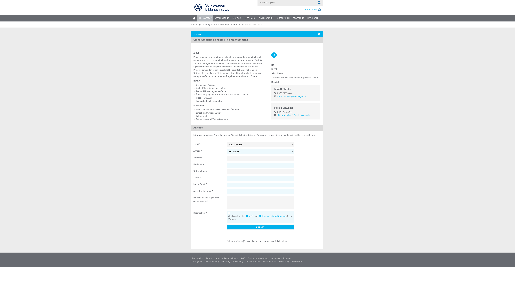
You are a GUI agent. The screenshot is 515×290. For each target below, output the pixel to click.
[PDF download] (274, 55)
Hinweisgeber (197, 258)
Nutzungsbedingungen (281, 258)
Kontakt (210, 258)
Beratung (236, 18)
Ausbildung (250, 18)
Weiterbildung (222, 18)
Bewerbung (298, 18)
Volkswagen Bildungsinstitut (204, 24)
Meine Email (200, 184)
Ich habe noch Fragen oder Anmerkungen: (206, 199)
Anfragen (260, 227)
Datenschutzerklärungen (274, 216)
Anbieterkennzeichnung (227, 258)
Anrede (197, 150)
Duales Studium (266, 18)
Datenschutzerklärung (258, 258)
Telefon (197, 177)
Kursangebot (205, 18)
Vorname (197, 157)
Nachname (199, 164)
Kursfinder (239, 24)
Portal (196, 19)
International (311, 9)
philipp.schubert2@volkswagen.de (293, 115)
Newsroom (312, 18)
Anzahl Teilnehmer (203, 190)
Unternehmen (283, 18)
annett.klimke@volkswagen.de (291, 96)
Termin (196, 143)
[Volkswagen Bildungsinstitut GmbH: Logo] (223, 7)
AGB (251, 216)
